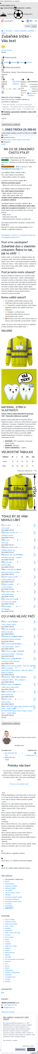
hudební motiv (6, 140)
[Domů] (2, 31)
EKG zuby (4, 543)
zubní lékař (26, 140)
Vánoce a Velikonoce (12, 972)
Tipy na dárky (10, 919)
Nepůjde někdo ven (8, 550)
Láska (7, 950)
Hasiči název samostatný (10, 687)
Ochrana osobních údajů (13, 897)
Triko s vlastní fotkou (8, 624)
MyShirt (8, 981)
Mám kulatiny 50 (7, 694)
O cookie (8, 904)
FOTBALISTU (27, 14)
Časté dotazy (9, 884)
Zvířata (7, 979)
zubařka (19, 140)
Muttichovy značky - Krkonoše (12, 654)
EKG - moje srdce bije (12, 933)
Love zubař (5, 528)
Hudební (8, 944)
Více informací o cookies (10, 1040)
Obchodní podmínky (12, 899)
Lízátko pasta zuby (8, 580)
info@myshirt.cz (9, 1007)
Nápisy (7, 955)
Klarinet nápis (6, 565)
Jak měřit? (8, 890)
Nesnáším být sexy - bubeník (11, 557)
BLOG (7, 881)
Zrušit (34, 26)
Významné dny (10, 977)
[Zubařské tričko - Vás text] (19, 351)
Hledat (27, 26)
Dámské (14, 62)
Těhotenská (9, 970)
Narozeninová (10, 953)
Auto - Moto (9, 926)
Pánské (5, 62)
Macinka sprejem (7, 632)
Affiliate (8, 895)
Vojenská (8, 975)
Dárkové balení (10, 888)
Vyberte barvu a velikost (10, 124)
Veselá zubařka (6, 587)
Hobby (7, 941)
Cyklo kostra (5, 702)
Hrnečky (8, 928)
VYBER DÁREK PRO (7, 5)
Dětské (21, 62)
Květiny (7, 948)
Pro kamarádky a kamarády (14, 959)
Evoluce (8, 935)
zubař (14, 140)
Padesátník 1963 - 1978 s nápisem (13, 680)
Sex (6, 964)
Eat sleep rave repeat (8, 602)
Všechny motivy (10, 922)
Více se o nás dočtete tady (19, 784)
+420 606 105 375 (10, 1005)
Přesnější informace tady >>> (12, 169)
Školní (7, 968)
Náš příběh (9, 906)
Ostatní (29, 62)
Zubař (3, 33)
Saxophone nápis (7, 594)
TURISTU (10, 14)
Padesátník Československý (11, 639)
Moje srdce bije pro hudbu (10, 572)
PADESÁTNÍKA (8, 8)
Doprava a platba (11, 886)
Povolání (9, 31)
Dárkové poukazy (11, 924)
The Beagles (5, 609)
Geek (7, 939)
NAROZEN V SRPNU (24, 8)
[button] (24, 21)
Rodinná (8, 961)
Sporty (7, 966)
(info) (6, 135)
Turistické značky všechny (10, 661)
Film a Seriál (9, 937)
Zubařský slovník (7, 535)
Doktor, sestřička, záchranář (24, 31)
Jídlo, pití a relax (11, 946)
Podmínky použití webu (13, 901)
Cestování (8, 930)
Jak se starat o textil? (12, 893)
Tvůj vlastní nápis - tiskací (10, 647)
